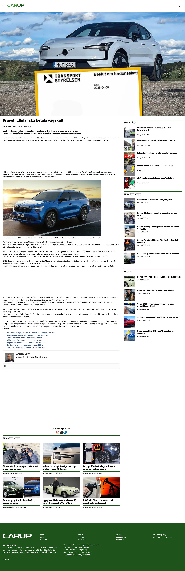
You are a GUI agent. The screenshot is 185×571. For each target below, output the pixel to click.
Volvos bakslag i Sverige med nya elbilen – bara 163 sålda (59, 467)
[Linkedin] (65, 432)
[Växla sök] (179, 6)
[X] (61, 432)
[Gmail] (57, 432)
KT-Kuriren (78, 138)
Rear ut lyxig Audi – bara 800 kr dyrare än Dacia (158, 254)
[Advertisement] (60, 157)
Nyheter (5, 126)
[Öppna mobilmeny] (4, 5)
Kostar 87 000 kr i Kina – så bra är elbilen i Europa (159, 277)
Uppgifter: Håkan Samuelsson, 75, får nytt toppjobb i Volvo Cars (60, 501)
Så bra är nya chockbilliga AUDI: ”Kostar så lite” (158, 317)
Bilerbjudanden (8, 507)
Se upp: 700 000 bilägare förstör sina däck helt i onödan (99, 467)
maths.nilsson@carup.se (79, 550)
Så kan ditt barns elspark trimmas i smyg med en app (20, 467)
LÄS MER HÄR (50, 552)
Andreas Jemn (26, 126)
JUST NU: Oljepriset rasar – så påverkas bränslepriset (98, 501)
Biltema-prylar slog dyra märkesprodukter (156, 290)
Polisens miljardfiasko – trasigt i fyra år (154, 199)
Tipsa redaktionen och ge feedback (76, 555)
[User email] (5, 366)
